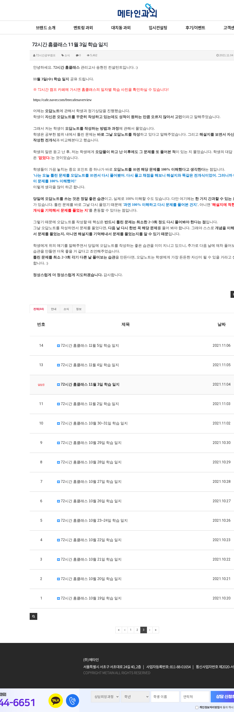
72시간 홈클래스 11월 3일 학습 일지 (90, 384)
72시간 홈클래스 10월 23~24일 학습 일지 (94, 520)
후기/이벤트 (195, 27)
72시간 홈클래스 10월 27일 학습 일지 (91, 482)
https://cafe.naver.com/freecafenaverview (62, 100)
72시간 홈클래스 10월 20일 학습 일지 (91, 579)
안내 (53, 309)
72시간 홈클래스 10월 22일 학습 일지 (91, 540)
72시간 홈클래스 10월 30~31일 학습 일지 (94, 423)
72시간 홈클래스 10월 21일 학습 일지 (91, 559)
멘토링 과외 (83, 27)
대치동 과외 (121, 27)
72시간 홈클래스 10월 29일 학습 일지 (91, 443)
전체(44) (38, 309)
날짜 (222, 324)
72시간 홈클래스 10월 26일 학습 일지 (91, 501)
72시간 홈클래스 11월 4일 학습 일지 (89, 365)
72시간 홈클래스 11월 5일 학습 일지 (89, 345)
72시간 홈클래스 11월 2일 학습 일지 (89, 404)
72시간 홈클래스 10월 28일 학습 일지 (91, 462)
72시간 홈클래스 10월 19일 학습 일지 (91, 598)
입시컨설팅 (158, 27)
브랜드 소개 (45, 27)
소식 (66, 309)
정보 (79, 309)
